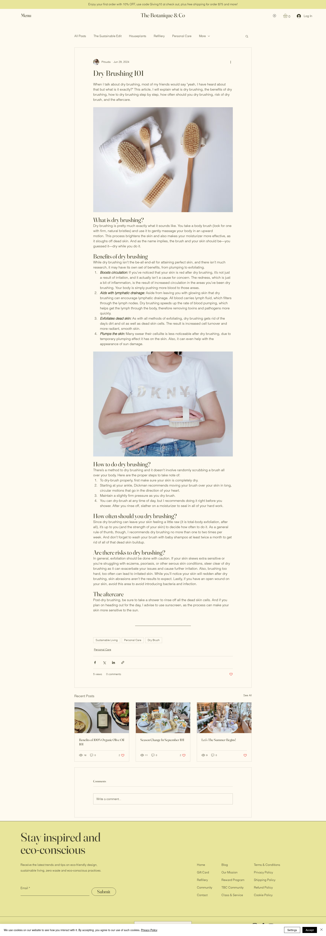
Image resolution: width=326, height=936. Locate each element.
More (202, 36)
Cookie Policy (263, 895)
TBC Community (232, 887)
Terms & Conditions (267, 865)
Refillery (159, 36)
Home (201, 865)
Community (204, 887)
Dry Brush (154, 640)
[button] (29, 15)
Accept (310, 930)
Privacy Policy (263, 872)
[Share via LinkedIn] (113, 662)
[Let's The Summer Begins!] (224, 717)
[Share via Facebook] (95, 662)
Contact (202, 895)
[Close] (321, 930)
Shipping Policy (264, 880)
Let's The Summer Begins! (218, 740)
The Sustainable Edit (107, 36)
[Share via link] (123, 662)
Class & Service (232, 895)
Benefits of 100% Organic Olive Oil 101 (101, 742)
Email (24, 887)
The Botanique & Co (163, 15)
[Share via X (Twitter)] (104, 662)
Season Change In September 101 (162, 740)
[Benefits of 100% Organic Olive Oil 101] (102, 717)
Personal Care (181, 36)
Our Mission (229, 872)
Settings (292, 930)
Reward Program (232, 880)
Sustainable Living (107, 640)
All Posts (80, 36)
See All (247, 695)
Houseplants (137, 36)
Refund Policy (263, 887)
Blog (224, 865)
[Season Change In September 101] (163, 717)
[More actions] (230, 62)
